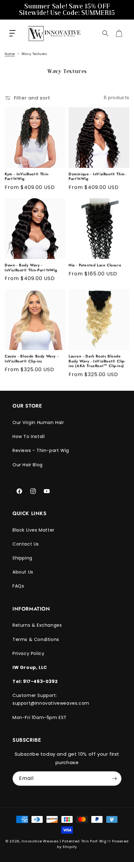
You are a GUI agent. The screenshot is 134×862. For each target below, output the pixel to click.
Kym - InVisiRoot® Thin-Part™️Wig (27, 177)
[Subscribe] (114, 778)
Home (10, 54)
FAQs (18, 586)
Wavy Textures (34, 54)
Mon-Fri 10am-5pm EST (39, 717)
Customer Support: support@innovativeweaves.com (50, 699)
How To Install (28, 436)
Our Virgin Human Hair (38, 422)
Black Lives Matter (33, 530)
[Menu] (12, 33)
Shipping (22, 558)
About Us (22, 572)
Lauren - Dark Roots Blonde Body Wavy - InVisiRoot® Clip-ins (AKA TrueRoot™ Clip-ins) (97, 361)
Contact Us (25, 544)
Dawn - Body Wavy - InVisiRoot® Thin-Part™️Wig (31, 268)
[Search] (105, 33)
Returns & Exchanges (37, 625)
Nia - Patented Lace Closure (95, 265)
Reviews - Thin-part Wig (40, 450)
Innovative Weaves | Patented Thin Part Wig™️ (66, 841)
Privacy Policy (28, 653)
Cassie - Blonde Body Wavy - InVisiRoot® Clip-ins (31, 359)
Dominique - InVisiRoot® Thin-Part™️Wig (97, 177)
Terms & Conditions (35, 639)
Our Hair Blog (27, 465)
